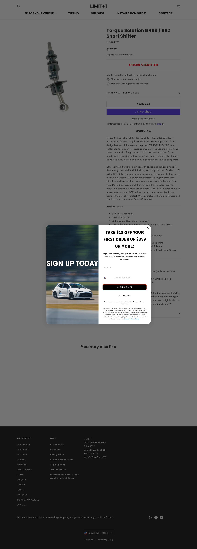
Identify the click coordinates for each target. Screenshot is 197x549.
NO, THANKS (125, 295)
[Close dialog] (147, 227)
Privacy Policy (128, 319)
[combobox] (107, 277)
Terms (137, 319)
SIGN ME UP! (124, 287)
